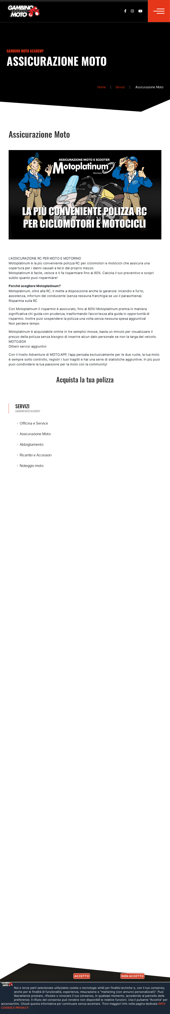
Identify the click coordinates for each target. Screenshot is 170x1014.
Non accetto (132, 976)
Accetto (81, 976)
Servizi (120, 87)
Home (101, 87)
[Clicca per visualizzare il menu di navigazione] (159, 11)
